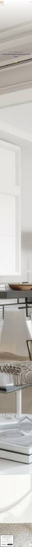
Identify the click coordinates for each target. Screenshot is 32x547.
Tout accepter (10, 544)
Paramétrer (4, 544)
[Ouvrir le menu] (31, 2)
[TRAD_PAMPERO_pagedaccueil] (2, 5)
